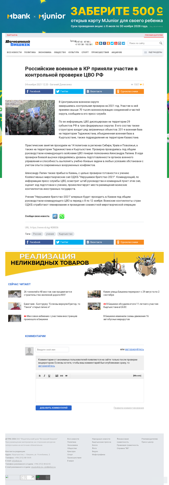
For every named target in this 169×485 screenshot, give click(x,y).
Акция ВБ (117, 52)
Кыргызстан (65, 234)
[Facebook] (104, 43)
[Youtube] (115, 43)
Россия (37, 234)
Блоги (95, 445)
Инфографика (98, 455)
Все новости (14, 52)
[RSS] (96, 43)
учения (50, 234)
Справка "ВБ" (123, 448)
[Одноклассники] (108, 43)
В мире (70, 461)
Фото (94, 448)
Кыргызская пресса (101, 442)
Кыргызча (12, 35)
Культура (73, 52)
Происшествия (100, 52)
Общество (60, 52)
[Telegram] (123, 43)
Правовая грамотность (128, 445)
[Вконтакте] (100, 43)
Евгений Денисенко (61, 84)
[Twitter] (112, 43)
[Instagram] (119, 43)
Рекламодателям (154, 35)
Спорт (85, 52)
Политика (30, 52)
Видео (95, 451)
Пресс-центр (147, 442)
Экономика (44, 52)
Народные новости (101, 439)
